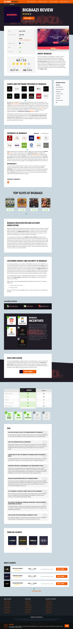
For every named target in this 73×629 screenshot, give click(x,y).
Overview (58, 85)
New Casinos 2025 (31, 1)
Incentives (58, 96)
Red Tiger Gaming (15, 103)
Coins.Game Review (28, 607)
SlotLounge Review (7, 611)
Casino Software (53, 1)
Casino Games (63, 1)
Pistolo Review (6, 612)
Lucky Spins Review (23, 545)
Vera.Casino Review (28, 609)
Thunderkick (31, 110)
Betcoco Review (12, 545)
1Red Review (27, 602)
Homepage (5, 4)
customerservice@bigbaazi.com (25, 40)
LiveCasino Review (28, 601)
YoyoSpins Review (7, 607)
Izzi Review (43, 545)
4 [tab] (30, 100)
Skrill (33, 154)
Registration (58, 91)
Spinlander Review (49, 607)
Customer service (59, 93)
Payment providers (60, 89)
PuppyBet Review (7, 602)
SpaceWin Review (28, 606)
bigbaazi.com (53, 50)
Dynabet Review (48, 606)
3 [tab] (28, 100)
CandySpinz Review (49, 604)
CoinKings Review (28, 604)
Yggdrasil (42, 108)
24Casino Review (49, 602)
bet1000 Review (27, 611)
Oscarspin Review (7, 604)
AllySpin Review (48, 612)
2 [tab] (27, 100)
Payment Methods (42, 1)
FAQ (56, 102)
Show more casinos (36, 591)
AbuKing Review (6, 609)
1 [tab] (25, 100)
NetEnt (31, 111)
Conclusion (58, 98)
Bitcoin (10, 153)
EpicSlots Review (7, 601)
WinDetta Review (28, 612)
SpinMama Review (7, 606)
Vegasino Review (49, 609)
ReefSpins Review (49, 611)
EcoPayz (37, 154)
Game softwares (59, 87)
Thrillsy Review (33, 545)
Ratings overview (59, 100)
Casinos (8, 4)
